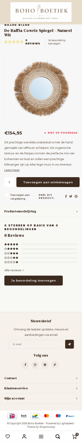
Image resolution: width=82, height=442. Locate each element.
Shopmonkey (47, 426)
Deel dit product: (46, 196)
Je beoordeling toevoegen (56, 42)
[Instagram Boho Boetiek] (35, 365)
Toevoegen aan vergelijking (20, 196)
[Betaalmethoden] (11, 415)
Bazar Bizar (17, 24)
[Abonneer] (69, 344)
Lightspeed (67, 423)
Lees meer (12, 170)
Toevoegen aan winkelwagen (48, 182)
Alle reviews (12, 270)
